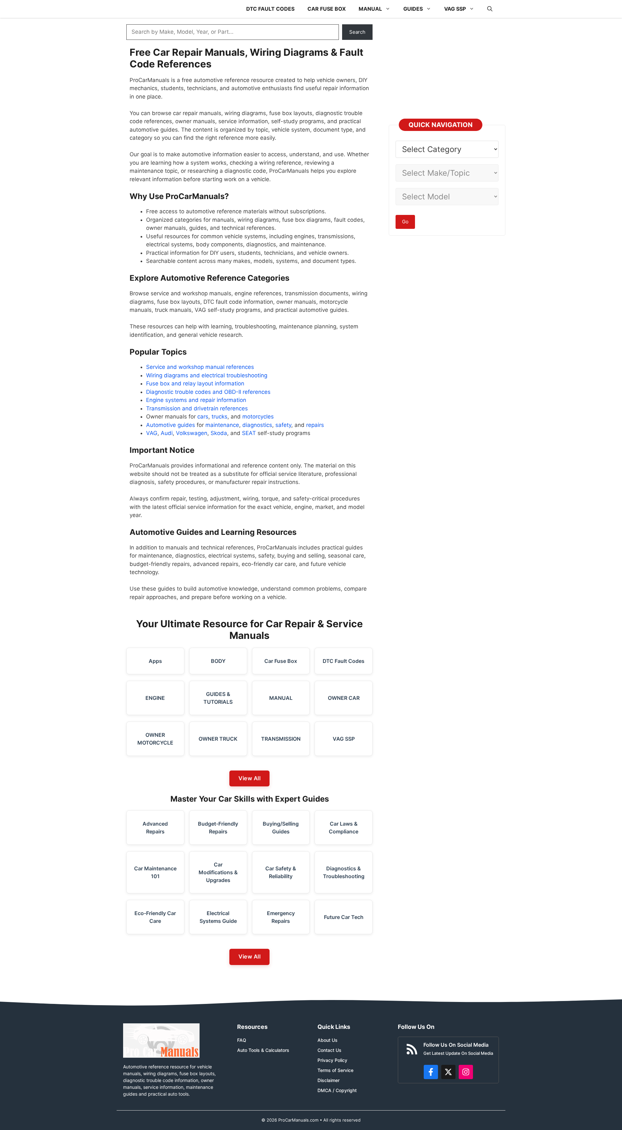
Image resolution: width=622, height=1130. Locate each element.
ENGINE (155, 698)
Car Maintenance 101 (155, 872)
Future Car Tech (343, 917)
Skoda (219, 433)
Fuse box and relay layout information (195, 383)
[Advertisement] (445, 69)
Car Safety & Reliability (280, 872)
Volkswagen (191, 433)
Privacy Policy (332, 1060)
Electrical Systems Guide (218, 917)
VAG (151, 433)
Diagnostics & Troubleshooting (343, 872)
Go (405, 221)
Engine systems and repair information (196, 400)
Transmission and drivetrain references (197, 408)
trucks (219, 416)
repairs (315, 425)
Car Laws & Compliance (343, 827)
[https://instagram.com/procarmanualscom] (466, 1072)
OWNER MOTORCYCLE (155, 739)
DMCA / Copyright (337, 1090)
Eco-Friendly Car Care (155, 917)
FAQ (241, 1040)
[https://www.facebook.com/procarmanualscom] (431, 1072)
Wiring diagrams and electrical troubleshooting (206, 375)
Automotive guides (170, 425)
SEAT (249, 433)
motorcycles (258, 416)
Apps (155, 661)
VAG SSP (455, 9)
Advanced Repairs (155, 827)
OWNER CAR (344, 698)
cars (202, 416)
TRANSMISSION (281, 739)
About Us (327, 1040)
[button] (490, 9)
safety (283, 425)
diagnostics (257, 425)
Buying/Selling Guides (281, 827)
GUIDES (413, 9)
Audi (167, 433)
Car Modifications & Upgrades (218, 872)
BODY (218, 661)
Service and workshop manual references (200, 367)
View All (249, 778)
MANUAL (370, 9)
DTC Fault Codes (343, 661)
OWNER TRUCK (218, 739)
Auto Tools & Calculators (263, 1050)
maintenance (222, 425)
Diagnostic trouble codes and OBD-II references (208, 392)
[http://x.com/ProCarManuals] (448, 1072)
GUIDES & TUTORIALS (218, 698)
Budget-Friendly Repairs (218, 827)
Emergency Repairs (281, 917)
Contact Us (329, 1050)
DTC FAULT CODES (270, 9)
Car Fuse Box (280, 661)
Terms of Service (335, 1070)
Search (357, 32)
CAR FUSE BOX (326, 9)
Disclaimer (328, 1080)
